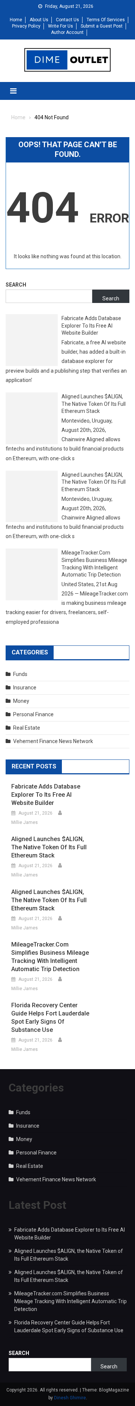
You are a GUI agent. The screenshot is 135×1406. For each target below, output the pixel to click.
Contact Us (67, 19)
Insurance (24, 688)
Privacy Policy (26, 26)
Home (16, 19)
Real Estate (26, 728)
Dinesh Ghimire (70, 1397)
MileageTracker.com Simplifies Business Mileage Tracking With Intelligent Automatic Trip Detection (94, 564)
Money (21, 701)
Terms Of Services (106, 19)
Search (16, 285)
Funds (20, 674)
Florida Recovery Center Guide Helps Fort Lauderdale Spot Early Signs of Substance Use (50, 1017)
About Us (39, 19)
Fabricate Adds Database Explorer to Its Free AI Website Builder (91, 325)
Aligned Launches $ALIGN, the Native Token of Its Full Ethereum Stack (94, 404)
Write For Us (60, 26)
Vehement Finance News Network (53, 741)
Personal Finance (33, 714)
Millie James (24, 822)
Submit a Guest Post (102, 26)
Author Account (67, 32)
